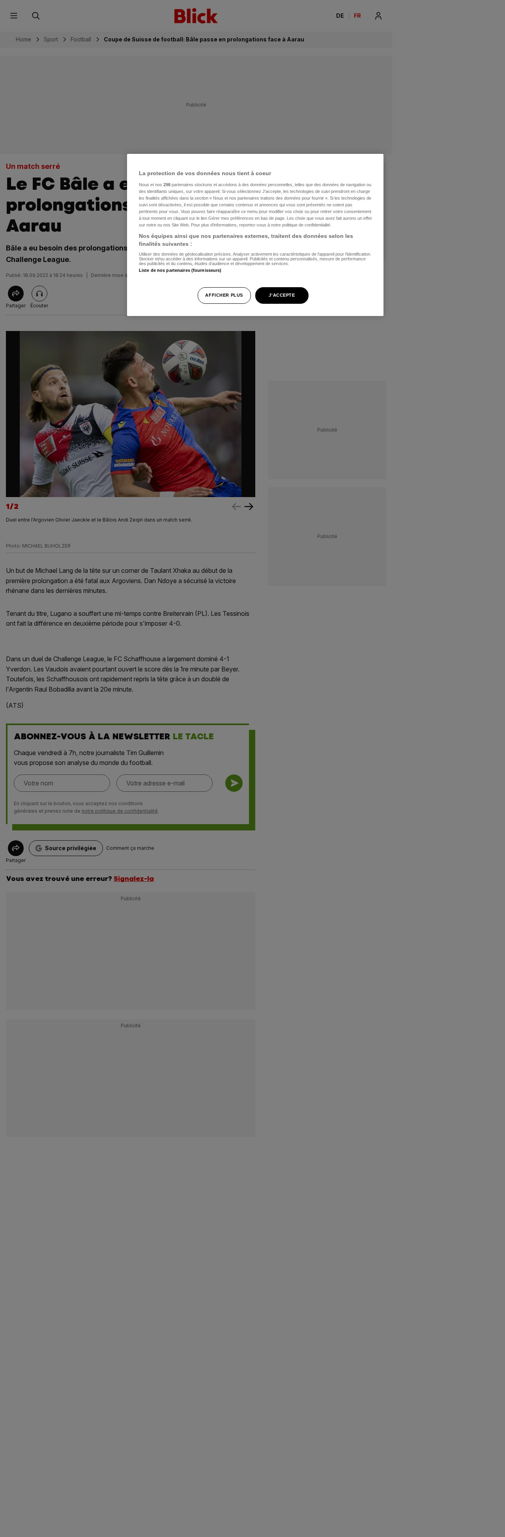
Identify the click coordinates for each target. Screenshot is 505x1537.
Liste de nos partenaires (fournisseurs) (180, 270)
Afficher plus (224, 294)
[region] (255, 235)
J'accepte (282, 294)
